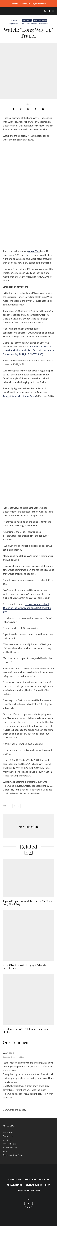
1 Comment (32, 24)
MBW (17, 806)
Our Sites (7, 1140)
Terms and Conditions (13, 1155)
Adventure (27, 20)
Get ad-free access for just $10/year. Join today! (28, 4)
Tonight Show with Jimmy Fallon (19, 396)
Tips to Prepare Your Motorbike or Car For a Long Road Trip (27, 903)
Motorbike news (40, 20)
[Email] (43, 109)
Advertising (8, 1132)
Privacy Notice (9, 1144)
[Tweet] (21, 109)
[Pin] (28, 109)
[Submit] (35, 109)
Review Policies (10, 1147)
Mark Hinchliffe (13, 20)
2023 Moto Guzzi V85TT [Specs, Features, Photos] (26, 1031)
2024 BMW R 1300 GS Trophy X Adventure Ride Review (26, 967)
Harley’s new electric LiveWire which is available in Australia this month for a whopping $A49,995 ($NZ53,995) (28, 350)
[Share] (13, 109)
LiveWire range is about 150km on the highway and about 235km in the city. (27, 608)
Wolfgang (8, 1052)
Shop (5, 1151)
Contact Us (8, 1136)
